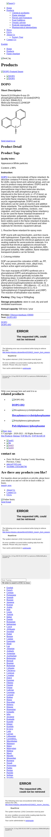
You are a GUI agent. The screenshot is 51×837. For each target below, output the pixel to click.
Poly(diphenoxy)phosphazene (28, 425)
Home (9, 8)
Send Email (6, 502)
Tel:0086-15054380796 (17, 466)
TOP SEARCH (38, 436)
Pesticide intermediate (21, 25)
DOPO (4, 177)
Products (10, 10)
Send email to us (8, 141)
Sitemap (16, 436)
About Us (11, 35)
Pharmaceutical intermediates (24, 27)
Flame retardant (18, 15)
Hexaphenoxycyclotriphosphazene (31, 415)
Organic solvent (19, 22)
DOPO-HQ (12, 317)
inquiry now (6, 485)
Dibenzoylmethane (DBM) (21, 315)
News (9, 30)
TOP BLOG (25, 436)
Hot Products (6, 436)
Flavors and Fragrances (22, 18)
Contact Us (11, 39)
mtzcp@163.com (14, 464)
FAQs (9, 32)
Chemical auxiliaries (20, 13)
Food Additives (18, 20)
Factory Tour (17, 37)
